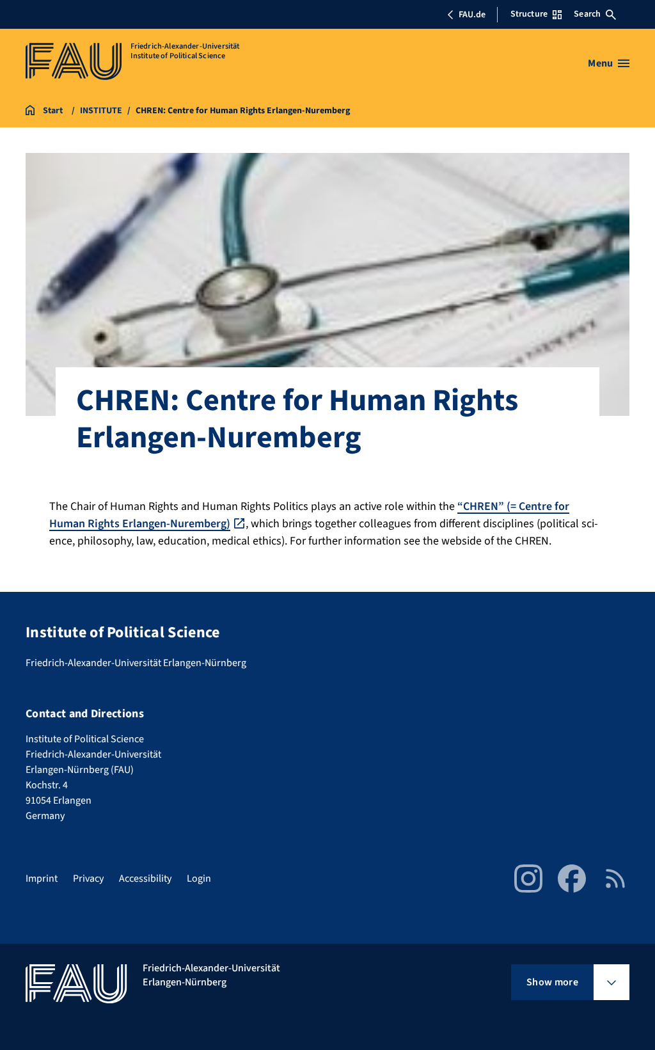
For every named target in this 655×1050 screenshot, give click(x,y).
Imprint (42, 878)
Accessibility (145, 878)
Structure (529, 14)
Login (199, 878)
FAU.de (472, 14)
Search (587, 14)
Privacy (88, 878)
